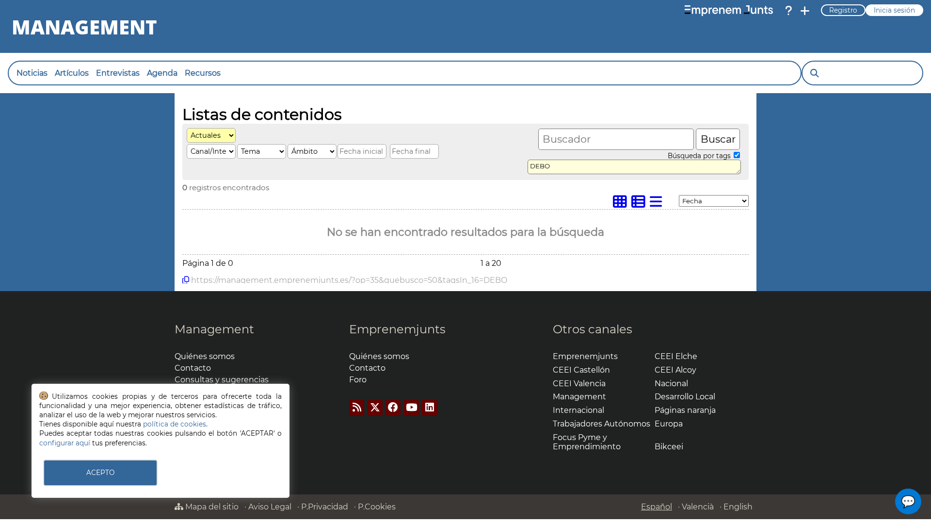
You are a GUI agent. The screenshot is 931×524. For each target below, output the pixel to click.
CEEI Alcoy (675, 370)
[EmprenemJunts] (728, 10)
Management (214, 329)
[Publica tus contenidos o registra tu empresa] (805, 10)
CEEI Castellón (581, 370)
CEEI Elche (676, 356)
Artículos (72, 73)
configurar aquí (64, 443)
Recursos (203, 73)
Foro (358, 379)
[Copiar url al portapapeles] (185, 280)
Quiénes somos (205, 356)
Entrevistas (118, 73)
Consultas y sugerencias (222, 379)
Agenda (162, 73)
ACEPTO (100, 472)
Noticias (32, 73)
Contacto (193, 368)
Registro (843, 10)
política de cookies (174, 424)
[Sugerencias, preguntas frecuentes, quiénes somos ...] (788, 10)
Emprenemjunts (397, 329)
